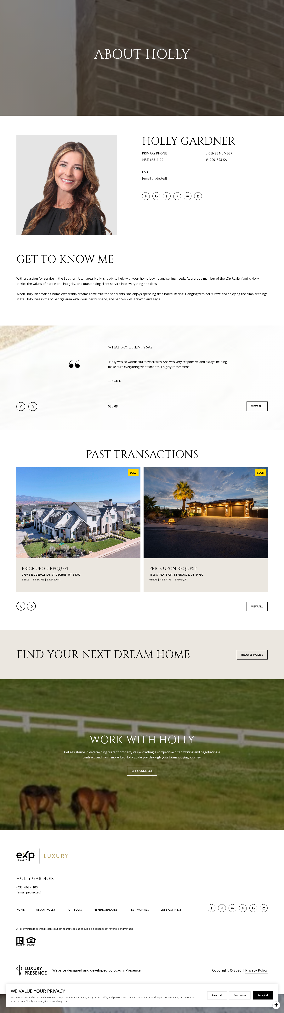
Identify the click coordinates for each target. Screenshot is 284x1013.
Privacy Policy (256, 974)
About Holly (45, 914)
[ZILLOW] (198, 196)
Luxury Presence (127, 974)
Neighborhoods (106, 914)
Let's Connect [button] (142, 775)
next (32, 411)
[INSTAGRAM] (177, 196)
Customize (240, 995)
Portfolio (74, 914)
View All (257, 411)
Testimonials (139, 914)
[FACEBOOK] (167, 196)
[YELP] (146, 196)
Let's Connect (171, 914)
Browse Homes (252, 659)
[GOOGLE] (156, 196)
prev (20, 411)
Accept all (263, 995)
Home (20, 914)
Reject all (217, 995)
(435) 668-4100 (152, 160)
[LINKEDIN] (187, 196)
